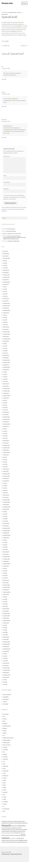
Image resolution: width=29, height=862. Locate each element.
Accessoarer (6, 714)
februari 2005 (6, 637)
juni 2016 (5, 317)
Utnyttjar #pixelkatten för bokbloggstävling (14, 842)
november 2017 (6, 277)
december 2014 (6, 360)
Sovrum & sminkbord (11, 231)
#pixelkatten (14, 825)
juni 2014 (5, 374)
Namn (5, 175)
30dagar (19, 825)
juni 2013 (5, 402)
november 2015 (6, 334)
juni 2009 (5, 514)
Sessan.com (7, 3)
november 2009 (6, 502)
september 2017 (6, 282)
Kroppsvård (5, 770)
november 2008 (6, 530)
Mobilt (4, 780)
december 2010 (6, 473)
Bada (4, 831)
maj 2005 (5, 630)
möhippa (4, 840)
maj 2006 (5, 601)
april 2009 (5, 518)
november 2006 (6, 587)
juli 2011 (5, 457)
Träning (5, 804)
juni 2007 (5, 570)
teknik (4, 799)
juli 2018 (5, 260)
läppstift (18, 838)
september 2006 (6, 592)
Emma (4, 233)
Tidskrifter (5, 801)
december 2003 (6, 667)
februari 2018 (6, 270)
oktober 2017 (6, 279)
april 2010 (5, 490)
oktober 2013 (6, 393)
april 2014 (5, 379)
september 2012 (6, 424)
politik (4, 789)
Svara (3, 79)
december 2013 (6, 388)
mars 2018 (5, 267)
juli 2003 (5, 679)
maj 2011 (5, 461)
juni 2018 (5, 263)
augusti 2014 (6, 369)
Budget (4, 733)
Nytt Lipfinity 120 (11, 228)
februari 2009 (6, 523)
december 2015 (6, 331)
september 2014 (6, 367)
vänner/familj (6, 808)
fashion (3, 832)
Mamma (5, 778)
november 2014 (6, 362)
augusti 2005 (6, 622)
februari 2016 (6, 327)
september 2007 (6, 563)
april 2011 (5, 464)
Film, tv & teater (6, 744)
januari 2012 (6, 443)
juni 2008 (5, 542)
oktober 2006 (6, 589)
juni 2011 (5, 459)
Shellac (21, 840)
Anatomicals (18, 829)
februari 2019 (6, 253)
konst (4, 768)
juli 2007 (5, 568)
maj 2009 (5, 516)
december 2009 (6, 499)
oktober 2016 (6, 308)
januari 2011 (6, 471)
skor (4, 794)
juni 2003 (5, 682)
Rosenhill (5, 792)
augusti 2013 (6, 398)
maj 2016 (5, 319)
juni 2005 (5, 627)
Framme (5, 701)
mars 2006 (5, 606)
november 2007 (6, 559)
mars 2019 (5, 251)
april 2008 (5, 547)
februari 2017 (6, 298)
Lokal (4, 773)
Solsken (24, 840)
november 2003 (6, 670)
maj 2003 (5, 684)
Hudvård (5, 754)
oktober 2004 (6, 646)
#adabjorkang (24, 823)
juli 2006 (5, 596)
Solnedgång (5, 696)
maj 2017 (5, 291)
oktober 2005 (6, 618)
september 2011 (6, 452)
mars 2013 (5, 409)
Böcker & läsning (7, 726)
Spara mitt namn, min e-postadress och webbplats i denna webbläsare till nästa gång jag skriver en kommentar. (14, 197)
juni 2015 (5, 345)
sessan (19, 12)
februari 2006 (6, 608)
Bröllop (4, 730)
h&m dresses (22, 832)
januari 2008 (6, 554)
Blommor (8, 831)
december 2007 (6, 556)
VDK (4, 811)
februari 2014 (6, 383)
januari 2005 (6, 639)
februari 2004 (6, 663)
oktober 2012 (6, 421)
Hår (4, 752)
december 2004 (6, 641)
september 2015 (6, 338)
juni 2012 (5, 431)
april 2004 (5, 658)
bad (2, 831)
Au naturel (23, 46)
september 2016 (6, 310)
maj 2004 (5, 656)
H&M (19, 832)
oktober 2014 (6, 364)
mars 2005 (5, 634)
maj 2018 (5, 265)
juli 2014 (5, 371)
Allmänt (5, 718)
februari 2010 (6, 495)
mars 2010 (5, 492)
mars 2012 (5, 438)
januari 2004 (6, 665)
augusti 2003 (6, 677)
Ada (4, 716)
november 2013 (6, 390)
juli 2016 (5, 315)
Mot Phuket (5, 704)
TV (3, 806)
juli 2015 (5, 343)
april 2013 (5, 407)
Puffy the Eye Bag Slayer (14, 840)
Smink (7, 41)
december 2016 (6, 303)
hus (14, 835)
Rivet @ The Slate (7, 694)
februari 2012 (6, 440)
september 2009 (6, 506)
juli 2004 (5, 653)
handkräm (4, 835)
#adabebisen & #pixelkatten (7, 821)
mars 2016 (5, 324)
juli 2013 (5, 400)
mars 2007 (5, 577)
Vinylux (25, 842)
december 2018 (6, 258)
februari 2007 (6, 580)
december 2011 (6, 445)
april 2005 (5, 632)
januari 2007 (6, 582)
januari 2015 (6, 357)
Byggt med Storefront (16, 854)
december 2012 (6, 416)
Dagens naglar (6, 742)
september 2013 (6, 395)
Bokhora (5, 728)
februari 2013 (6, 412)
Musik (4, 785)
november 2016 (6, 305)
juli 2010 (5, 483)
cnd (17, 831)
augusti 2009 (6, 509)
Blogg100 (5, 723)
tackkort (3, 842)
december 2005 (6, 613)
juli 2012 (5, 428)
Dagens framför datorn (8, 737)
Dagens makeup (6, 740)
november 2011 (6, 447)
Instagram (5, 838)
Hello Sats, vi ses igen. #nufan (14, 233)
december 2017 (6, 274)
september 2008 (6, 535)
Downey (20, 831)
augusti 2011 (6, 454)
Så (26, 840)
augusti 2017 (6, 284)
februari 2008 (6, 551)
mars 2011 (5, 466)
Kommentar (6, 156)
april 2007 (5, 575)
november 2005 (6, 615)
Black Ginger (6, 699)
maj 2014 (5, 376)
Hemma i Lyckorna (9, 835)
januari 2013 (6, 414)
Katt (4, 763)
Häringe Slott (18, 835)
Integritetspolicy (6, 854)
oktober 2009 (6, 504)
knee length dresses (13, 838)
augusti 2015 (6, 341)
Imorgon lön (6, 46)
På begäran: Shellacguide (13, 241)
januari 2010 (6, 497)
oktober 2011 (6, 450)
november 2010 (6, 476)
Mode (4, 782)
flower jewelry (11, 832)
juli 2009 (5, 511)
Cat (4, 735)
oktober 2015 (6, 336)
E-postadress (7, 182)
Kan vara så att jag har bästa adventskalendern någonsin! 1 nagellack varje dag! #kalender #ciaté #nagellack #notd (14, 237)
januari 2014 (6, 386)
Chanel (14, 831)
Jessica (3, 92)
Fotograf (5, 747)
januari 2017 (6, 300)
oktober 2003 (6, 672)
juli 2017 (5, 286)
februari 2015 (6, 355)
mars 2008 (5, 549)
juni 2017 (5, 289)
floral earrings (6, 832)
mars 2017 (5, 296)
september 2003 (6, 675)
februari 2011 (6, 469)
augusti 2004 (6, 651)
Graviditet (5, 749)
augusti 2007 (6, 566)
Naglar (4, 787)
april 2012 (5, 435)
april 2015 (5, 350)
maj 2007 (5, 573)
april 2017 (5, 293)
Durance (23, 831)
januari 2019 (6, 256)
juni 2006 (5, 599)
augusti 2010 (6, 480)
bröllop (11, 831)
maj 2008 (5, 544)
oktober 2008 (6, 532)
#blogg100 (6, 825)
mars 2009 (5, 521)
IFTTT (23, 835)
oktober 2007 (6, 561)
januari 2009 (6, 525)
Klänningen (5, 766)
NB (2, 66)
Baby (4, 721)
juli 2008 (5, 540)
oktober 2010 (6, 478)
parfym (7, 840)
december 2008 (6, 528)
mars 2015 (5, 353)
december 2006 (6, 585)
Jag (4, 761)
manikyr (22, 838)
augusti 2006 (6, 594)
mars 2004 (5, 660)
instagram (5, 759)
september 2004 (6, 648)
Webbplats (6, 188)
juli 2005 (5, 625)
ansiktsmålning (24, 829)
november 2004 (6, 644)
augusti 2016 (6, 312)
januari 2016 (6, 329)
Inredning (5, 756)
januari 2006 (6, 611)
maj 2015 (5, 348)
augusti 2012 (6, 426)
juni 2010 (5, 485)
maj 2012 (5, 433)
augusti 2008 (6, 537)
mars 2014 (5, 381)
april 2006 (5, 603)
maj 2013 (5, 405)
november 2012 (6, 419)
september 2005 (6, 620)
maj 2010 (5, 488)
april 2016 (5, 322)
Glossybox (16, 832)
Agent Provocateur (11, 829)
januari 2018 (6, 272)
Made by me (5, 775)
